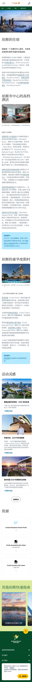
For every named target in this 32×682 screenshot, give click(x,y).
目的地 (9, 8)
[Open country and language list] (29, 650)
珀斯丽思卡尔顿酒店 (9, 136)
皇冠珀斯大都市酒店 (14, 322)
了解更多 (11, 668)
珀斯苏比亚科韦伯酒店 (10, 212)
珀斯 (15, 8)
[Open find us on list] (29, 655)
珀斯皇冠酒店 (13, 312)
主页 (2, 8)
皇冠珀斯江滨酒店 (14, 327)
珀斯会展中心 (10, 62)
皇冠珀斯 (5, 297)
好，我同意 (22, 676)
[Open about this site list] (29, 660)
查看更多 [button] (16, 499)
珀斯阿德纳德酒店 (8, 187)
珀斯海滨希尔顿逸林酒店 (10, 169)
